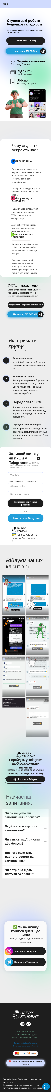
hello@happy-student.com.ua (25, 1037)
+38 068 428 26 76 (26, 534)
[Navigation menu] (47, 4)
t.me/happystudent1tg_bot (25, 1034)
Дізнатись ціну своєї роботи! (25, 503)
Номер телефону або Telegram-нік (22, 481)
